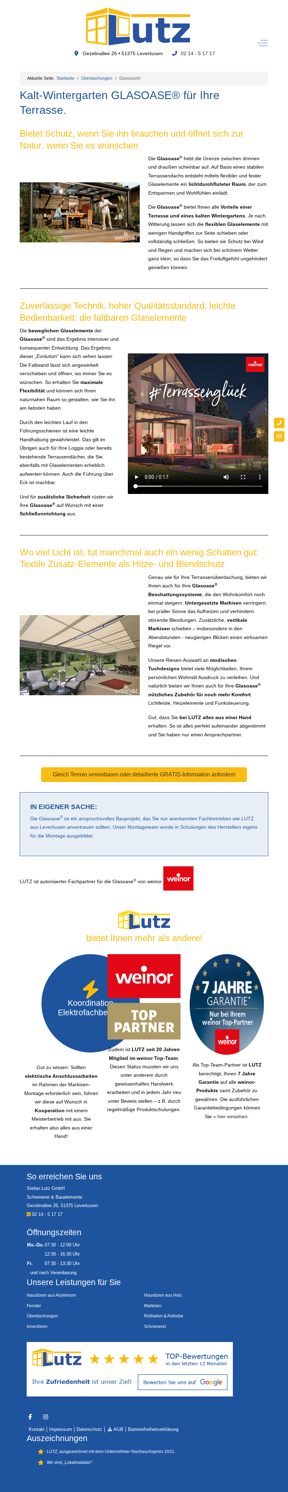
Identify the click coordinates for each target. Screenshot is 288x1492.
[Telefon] (279, 423)
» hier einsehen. (231, 1116)
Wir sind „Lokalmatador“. (70, 1462)
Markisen (153, 1305)
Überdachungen (42, 1316)
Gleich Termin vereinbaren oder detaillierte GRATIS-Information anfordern (144, 774)
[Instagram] (45, 1417)
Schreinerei (155, 1326)
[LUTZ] (138, 26)
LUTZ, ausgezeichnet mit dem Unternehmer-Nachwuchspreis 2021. (111, 1451)
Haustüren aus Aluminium (51, 1295)
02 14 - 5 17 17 (198, 53)
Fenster (34, 1305)
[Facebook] (30, 1417)
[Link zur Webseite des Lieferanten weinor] (178, 881)
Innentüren (37, 1326)
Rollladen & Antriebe (163, 1316)
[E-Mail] (279, 436)
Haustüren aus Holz (163, 1295)
